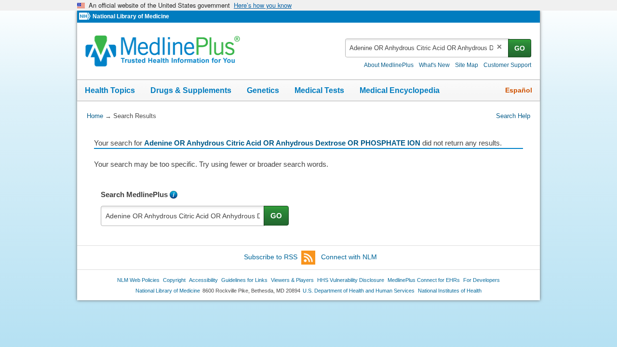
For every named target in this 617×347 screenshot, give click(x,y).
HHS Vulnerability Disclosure (350, 280)
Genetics (263, 90)
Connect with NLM (349, 257)
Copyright (174, 280)
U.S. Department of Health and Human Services (359, 291)
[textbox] (427, 48)
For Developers (481, 280)
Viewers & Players (292, 280)
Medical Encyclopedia (400, 90)
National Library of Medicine (131, 16)
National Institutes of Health (450, 291)
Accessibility (203, 280)
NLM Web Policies (138, 280)
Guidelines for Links (244, 280)
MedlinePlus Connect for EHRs (424, 280)
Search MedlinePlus (134, 194)
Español (518, 90)
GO (519, 48)
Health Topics (110, 90)
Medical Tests (319, 90)
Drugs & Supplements (190, 90)
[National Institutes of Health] (86, 17)
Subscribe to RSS (270, 257)
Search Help (513, 116)
